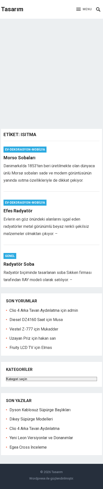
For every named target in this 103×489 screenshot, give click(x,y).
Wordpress (37, 478)
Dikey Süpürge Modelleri (31, 419)
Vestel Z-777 (21, 329)
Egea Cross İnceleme (28, 447)
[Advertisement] (51, 72)
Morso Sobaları (20, 157)
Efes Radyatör (18, 210)
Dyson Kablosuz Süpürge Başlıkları (40, 410)
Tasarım (12, 9)
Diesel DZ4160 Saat (27, 319)
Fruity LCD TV (21, 347)
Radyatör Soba (19, 264)
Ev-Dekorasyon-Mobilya (25, 149)
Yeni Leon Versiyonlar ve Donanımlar (41, 437)
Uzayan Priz (20, 338)
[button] (84, 9)
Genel (10, 256)
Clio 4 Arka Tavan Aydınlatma (35, 310)
